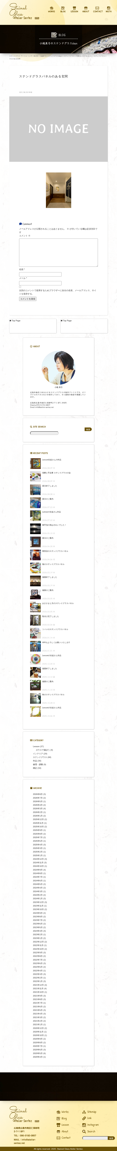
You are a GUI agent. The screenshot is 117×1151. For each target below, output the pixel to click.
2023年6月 (38, 924)
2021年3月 (38, 1017)
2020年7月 (38, 1046)
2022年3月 (38, 974)
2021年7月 (38, 1003)
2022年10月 (38, 949)
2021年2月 (38, 1021)
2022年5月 (38, 967)
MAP (64, 403)
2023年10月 (38, 909)
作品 (35, 761)
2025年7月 (38, 837)
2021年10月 (38, 992)
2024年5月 (38, 884)
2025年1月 (38, 855)
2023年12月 (38, 902)
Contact (65, 1138)
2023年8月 (38, 916)
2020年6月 (38, 1049)
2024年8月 (38, 873)
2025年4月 (38, 844)
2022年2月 (38, 978)
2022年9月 (38, 952)
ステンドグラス (40, 757)
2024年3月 (38, 891)
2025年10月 (38, 826)
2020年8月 (38, 1042)
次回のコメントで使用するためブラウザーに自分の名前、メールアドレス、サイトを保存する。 (57, 292)
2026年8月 (38, 794)
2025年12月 (38, 819)
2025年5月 (38, 841)
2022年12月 (38, 942)
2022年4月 (38, 970)
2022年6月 (38, 963)
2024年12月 (38, 859)
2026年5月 (38, 801)
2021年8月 (38, 999)
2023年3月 (38, 931)
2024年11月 (38, 862)
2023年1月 (38, 938)
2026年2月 (38, 812)
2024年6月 (38, 880)
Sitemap (91, 1112)
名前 (22, 269)
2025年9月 (38, 830)
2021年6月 (38, 1006)
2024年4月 (38, 888)
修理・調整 (38, 764)
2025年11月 (38, 823)
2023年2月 (38, 934)
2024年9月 (38, 870)
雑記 (35, 768)
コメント (24, 235)
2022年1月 (38, 981)
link (89, 1118)
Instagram (93, 1125)
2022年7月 (38, 960)
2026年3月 (38, 808)
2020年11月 (38, 1032)
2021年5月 (38, 1010)
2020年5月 (38, 1053)
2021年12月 (38, 985)
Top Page (15, 320)
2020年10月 (38, 1035)
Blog (64, 1118)
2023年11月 (38, 906)
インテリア (38, 754)
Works (64, 1112)
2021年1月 (38, 1024)
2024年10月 (38, 866)
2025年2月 (38, 852)
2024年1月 (38, 898)
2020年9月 (38, 1039)
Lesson (36, 746)
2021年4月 (38, 1014)
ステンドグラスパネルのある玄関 (43, 76)
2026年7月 (38, 798)
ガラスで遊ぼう (43, 750)
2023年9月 (38, 913)
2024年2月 (38, 895)
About (64, 1131)
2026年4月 (38, 805)
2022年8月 (38, 956)
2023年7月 (38, 920)
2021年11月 (38, 988)
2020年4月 (38, 1057)
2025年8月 (38, 834)
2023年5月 (38, 927)
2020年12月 (38, 1028)
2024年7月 (38, 877)
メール (23, 278)
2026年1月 (38, 816)
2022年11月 (38, 945)
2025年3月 (38, 848)
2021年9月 (38, 996)
